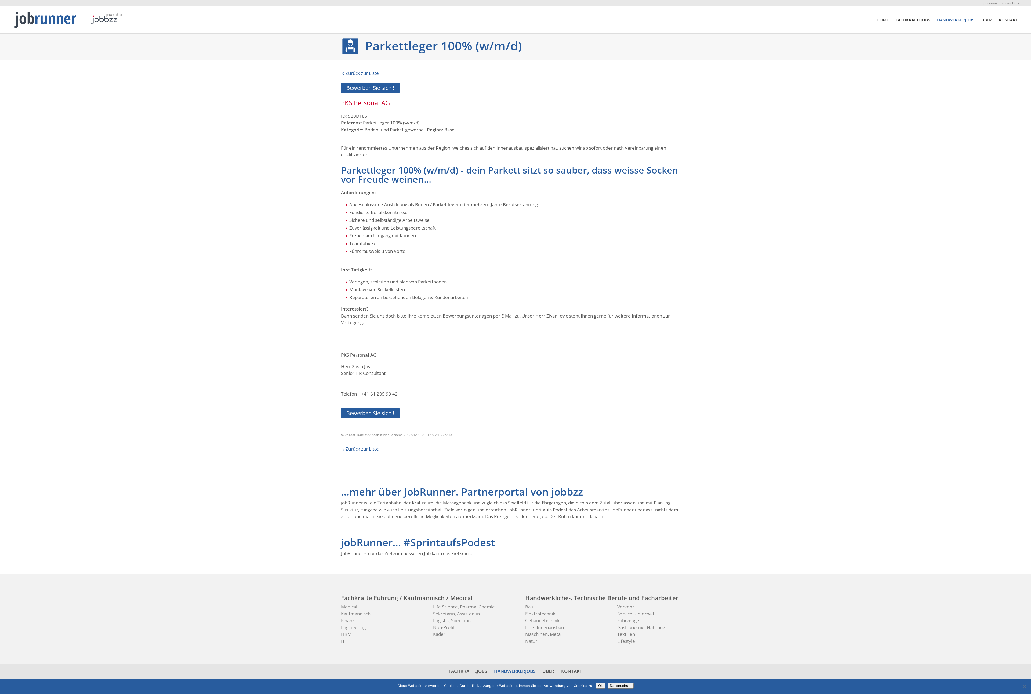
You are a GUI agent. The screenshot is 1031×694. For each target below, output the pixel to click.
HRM (346, 634)
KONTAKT (1008, 20)
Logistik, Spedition (452, 620)
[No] (1024, 686)
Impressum (988, 3)
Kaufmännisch (356, 614)
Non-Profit (444, 627)
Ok (600, 686)
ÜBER (986, 20)
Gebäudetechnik (542, 620)
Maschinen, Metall (544, 634)
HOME (883, 20)
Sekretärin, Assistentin (456, 614)
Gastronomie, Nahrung (641, 627)
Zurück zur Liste (362, 73)
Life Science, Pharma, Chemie (464, 607)
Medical (349, 607)
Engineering (353, 627)
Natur (531, 641)
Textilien (626, 634)
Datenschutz (1009, 3)
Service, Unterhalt (635, 614)
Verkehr (625, 607)
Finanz (347, 620)
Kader (439, 634)
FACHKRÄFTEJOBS (913, 20)
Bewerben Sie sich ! (370, 87)
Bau (529, 607)
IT (343, 641)
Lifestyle (626, 641)
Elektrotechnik (540, 614)
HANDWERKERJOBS (955, 20)
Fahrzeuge (628, 620)
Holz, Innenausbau (544, 627)
